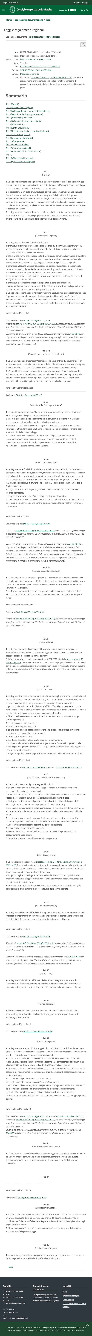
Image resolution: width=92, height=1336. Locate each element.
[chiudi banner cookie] (87, 1324)
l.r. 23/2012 (74, 333)
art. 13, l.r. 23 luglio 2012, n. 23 (36, 320)
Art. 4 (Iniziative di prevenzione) (20, 117)
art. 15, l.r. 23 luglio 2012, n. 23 (30, 612)
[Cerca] (87, 9)
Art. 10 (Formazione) (15, 141)
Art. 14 (9, 154)
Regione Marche (10, 2)
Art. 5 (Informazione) (15, 124)
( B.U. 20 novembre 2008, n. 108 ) (35, 59)
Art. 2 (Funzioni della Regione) (19, 107)
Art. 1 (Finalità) (12, 104)
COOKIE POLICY (56, 1330)
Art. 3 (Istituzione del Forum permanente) (24, 114)
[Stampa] (83, 44)
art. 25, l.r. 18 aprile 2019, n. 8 (68, 767)
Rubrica (76, 2)
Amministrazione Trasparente (41, 1287)
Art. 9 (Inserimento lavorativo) (19, 138)
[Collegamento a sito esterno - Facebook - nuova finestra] (68, 9)
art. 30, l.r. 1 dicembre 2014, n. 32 (37, 1031)
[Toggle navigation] (3, 9)
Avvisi (65, 1291)
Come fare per (68, 1299)
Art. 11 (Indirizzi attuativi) (17, 144)
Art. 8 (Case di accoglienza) (18, 134)
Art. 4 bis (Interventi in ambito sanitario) (23, 121)
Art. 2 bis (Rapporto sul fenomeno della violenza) (28, 111)
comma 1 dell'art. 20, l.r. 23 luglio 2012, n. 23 (35, 323)
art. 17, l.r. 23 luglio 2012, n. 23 (36, 1116)
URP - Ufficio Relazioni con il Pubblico (74, 1305)
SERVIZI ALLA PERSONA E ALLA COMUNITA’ (40, 66)
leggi (48, 19)
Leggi (11, 1266)
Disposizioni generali (29, 73)
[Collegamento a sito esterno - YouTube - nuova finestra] (71, 9)
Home (9, 19)
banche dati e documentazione (29, 19)
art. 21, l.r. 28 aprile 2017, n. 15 (36, 767)
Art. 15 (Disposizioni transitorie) (20, 158)
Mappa (85, 2)
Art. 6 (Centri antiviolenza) (17, 127)
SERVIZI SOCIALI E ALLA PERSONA (36, 70)
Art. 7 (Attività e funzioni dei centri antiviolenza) (27, 131)
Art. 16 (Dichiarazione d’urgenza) (20, 161)
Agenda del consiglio (71, 1295)
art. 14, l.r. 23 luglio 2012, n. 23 (36, 523)
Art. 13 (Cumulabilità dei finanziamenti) (23, 151)
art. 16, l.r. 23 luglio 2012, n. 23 (36, 936)
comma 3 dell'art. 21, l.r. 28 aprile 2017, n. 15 (51, 77)
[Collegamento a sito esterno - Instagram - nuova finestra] (74, 9)
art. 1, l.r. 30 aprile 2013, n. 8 (29, 395)
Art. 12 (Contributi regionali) (18, 148)
